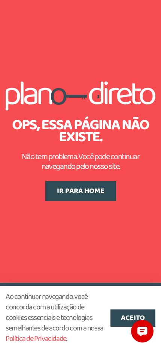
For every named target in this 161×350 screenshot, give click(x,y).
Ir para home (80, 191)
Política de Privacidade (36, 339)
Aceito (133, 318)
